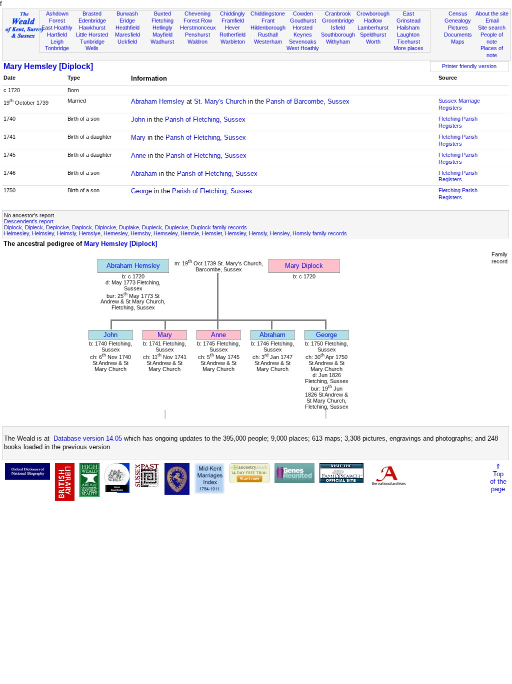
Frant (268, 21)
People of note (491, 38)
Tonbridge (57, 48)
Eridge (127, 21)
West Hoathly (302, 48)
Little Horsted (92, 35)
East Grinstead (408, 17)
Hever (232, 28)
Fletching (163, 21)
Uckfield (127, 42)
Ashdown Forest (57, 17)
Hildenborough (268, 28)
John (138, 119)
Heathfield (128, 28)
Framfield (233, 21)
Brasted (92, 14)
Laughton (408, 35)
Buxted (162, 14)
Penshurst (197, 35)
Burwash (127, 14)
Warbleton (232, 42)
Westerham (268, 42)
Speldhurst (373, 35)
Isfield (338, 28)
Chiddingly (232, 14)
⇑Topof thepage (498, 478)
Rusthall (268, 35)
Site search (492, 28)
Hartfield (57, 35)
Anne (138, 155)
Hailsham (408, 28)
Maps (457, 42)
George (141, 191)
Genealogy (457, 21)
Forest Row (198, 21)
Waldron (198, 42)
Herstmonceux (198, 28)
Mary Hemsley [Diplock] (48, 66)
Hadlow (373, 21)
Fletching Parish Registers (458, 122)
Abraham (144, 173)
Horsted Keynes (302, 31)
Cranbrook (338, 14)
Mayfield (162, 35)
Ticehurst (408, 42)
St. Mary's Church (220, 101)
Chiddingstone (267, 14)
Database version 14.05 (88, 438)
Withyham (338, 42)
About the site (492, 14)
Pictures (458, 28)
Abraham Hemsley (157, 101)
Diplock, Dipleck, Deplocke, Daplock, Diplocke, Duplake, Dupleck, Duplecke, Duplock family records (125, 227)
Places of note (491, 51)
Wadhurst (162, 42)
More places (409, 48)
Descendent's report (29, 221)
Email (492, 21)
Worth (373, 42)
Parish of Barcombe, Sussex (308, 101)
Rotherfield (233, 35)
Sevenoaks (302, 42)
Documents (458, 35)
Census (458, 14)
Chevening (197, 14)
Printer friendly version (469, 66)
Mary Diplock (304, 265)
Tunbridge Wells (92, 45)
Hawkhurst (92, 28)
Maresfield (127, 35)
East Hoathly (57, 28)
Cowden (303, 14)
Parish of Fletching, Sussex (205, 119)
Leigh (57, 42)
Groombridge (338, 21)
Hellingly (162, 28)
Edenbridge (92, 21)
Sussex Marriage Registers (459, 104)
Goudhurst (303, 21)
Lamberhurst (373, 28)
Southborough (338, 35)
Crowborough (373, 14)
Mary (138, 137)
